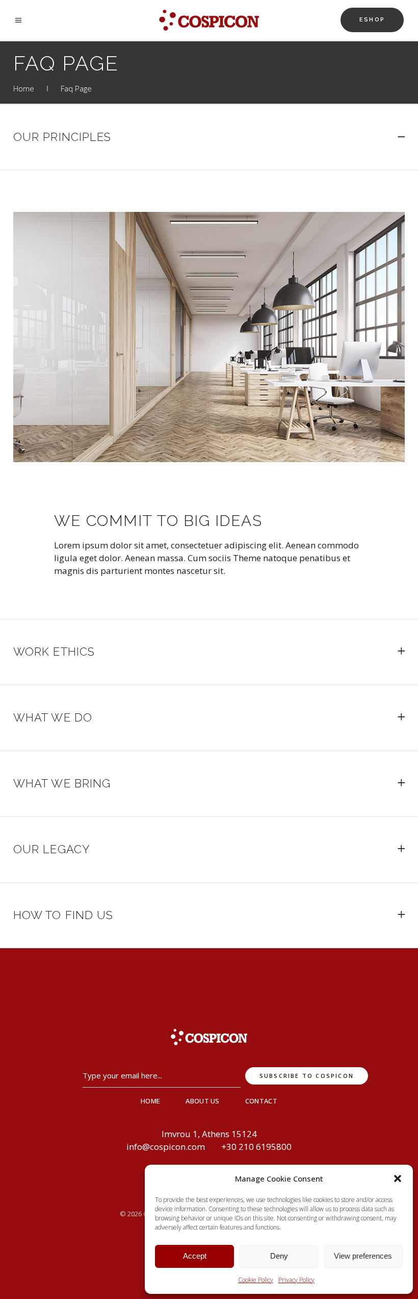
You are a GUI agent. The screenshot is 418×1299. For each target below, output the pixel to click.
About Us (203, 1100)
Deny (279, 1256)
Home (23, 88)
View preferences (363, 1256)
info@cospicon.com (165, 1146)
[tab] (209, 137)
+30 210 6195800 (256, 1146)
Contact (261, 1100)
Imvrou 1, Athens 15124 (209, 1134)
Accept (194, 1256)
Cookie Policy (255, 1280)
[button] (398, 1178)
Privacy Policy (296, 1280)
